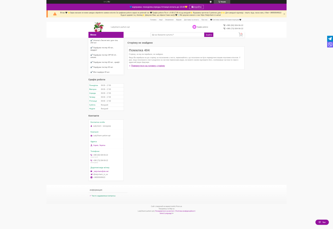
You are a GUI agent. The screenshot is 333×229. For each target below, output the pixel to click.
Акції (160, 20)
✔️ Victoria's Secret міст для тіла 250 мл (104, 41)
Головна (153, 20)
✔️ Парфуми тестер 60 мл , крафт (105, 62)
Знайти (209, 35)
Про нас (204, 20)
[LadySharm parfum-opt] (99, 27)
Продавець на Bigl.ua (166, 209)
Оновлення (169, 20)
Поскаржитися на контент (164, 211)
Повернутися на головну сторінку (148, 65)
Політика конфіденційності (185, 211)
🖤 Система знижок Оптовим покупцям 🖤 (225, 20)
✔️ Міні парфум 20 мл (99, 72)
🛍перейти (196, 7)
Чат (324, 222)
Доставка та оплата (191, 20)
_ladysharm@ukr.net (100, 171)
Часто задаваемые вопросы (104, 196)
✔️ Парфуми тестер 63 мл (101, 67)
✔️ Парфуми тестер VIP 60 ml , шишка (103, 56)
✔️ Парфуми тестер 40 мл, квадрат (101, 49)
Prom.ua (179, 206)
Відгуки (178, 20)
